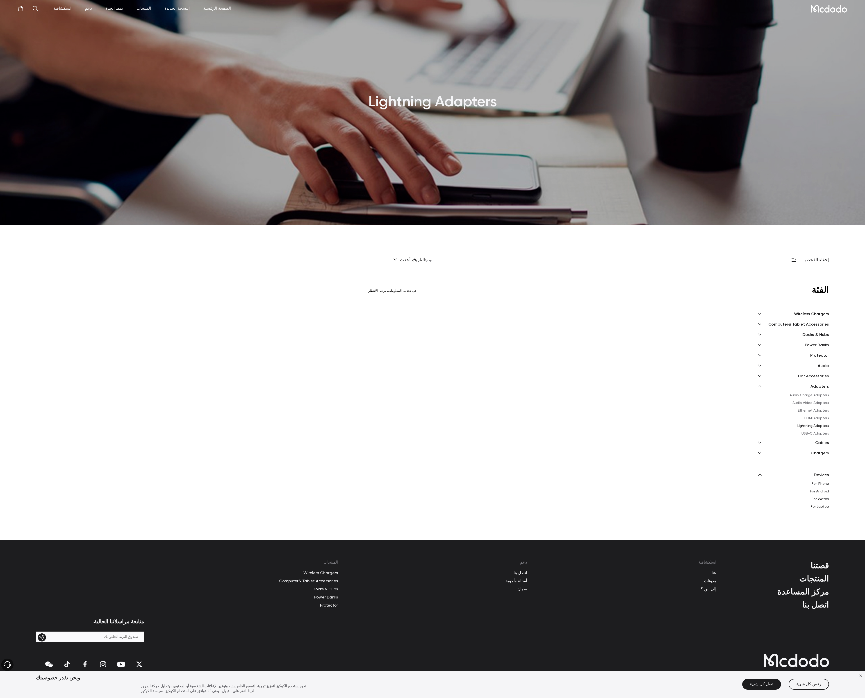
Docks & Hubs (325, 589)
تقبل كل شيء (761, 684)
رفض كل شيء (808, 684)
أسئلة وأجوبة (516, 581)
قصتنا (820, 565)
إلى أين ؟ (708, 589)
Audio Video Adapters (810, 403)
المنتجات (814, 578)
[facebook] (85, 664)
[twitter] (139, 664)
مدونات (710, 581)
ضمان (522, 589)
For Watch (820, 499)
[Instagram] (103, 664)
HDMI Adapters (816, 418)
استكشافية (707, 562)
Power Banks (326, 597)
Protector (329, 605)
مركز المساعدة (803, 591)
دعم (523, 562)
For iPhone (820, 484)
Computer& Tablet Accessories (308, 581)
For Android (819, 491)
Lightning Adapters (813, 426)
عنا (714, 573)
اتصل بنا (815, 605)
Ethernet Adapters (813, 410)
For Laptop (820, 507)
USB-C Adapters (815, 433)
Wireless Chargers (320, 573)
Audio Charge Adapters (809, 395)
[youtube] (121, 664)
